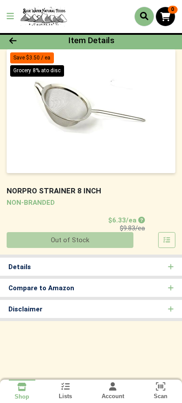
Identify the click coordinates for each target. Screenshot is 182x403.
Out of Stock (70, 240)
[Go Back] (28, 40)
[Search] (144, 16)
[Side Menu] (10, 16)
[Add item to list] (167, 240)
